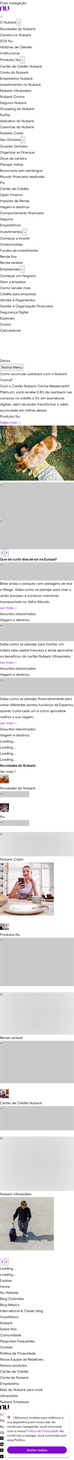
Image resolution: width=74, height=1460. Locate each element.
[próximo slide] (6, 552)
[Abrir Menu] (1, 16)
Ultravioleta (9, 1396)
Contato (6, 1347)
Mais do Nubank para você (21, 1390)
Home (5, 1287)
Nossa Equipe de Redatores (21, 1359)
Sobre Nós (8, 1329)
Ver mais (6, 772)
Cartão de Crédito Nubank (21, 1103)
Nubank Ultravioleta (15, 1194)
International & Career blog (21, 1311)
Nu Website (9, 1293)
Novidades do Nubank (18, 788)
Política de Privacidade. (42, 1431)
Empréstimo (9, 1384)
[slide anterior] (2, 552)
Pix (2, 817)
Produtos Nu (10, 416)
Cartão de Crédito (14, 1371)
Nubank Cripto (12, 859)
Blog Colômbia (12, 1299)
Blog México (10, 1305)
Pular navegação (13, 3)
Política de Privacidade (18, 1353)
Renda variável (11, 1038)
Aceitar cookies (37, 1450)
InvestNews (9, 1317)
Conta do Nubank (14, 1378)
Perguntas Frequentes (17, 1341)
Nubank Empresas (14, 1402)
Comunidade (10, 1335)
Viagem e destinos (14, 620)
